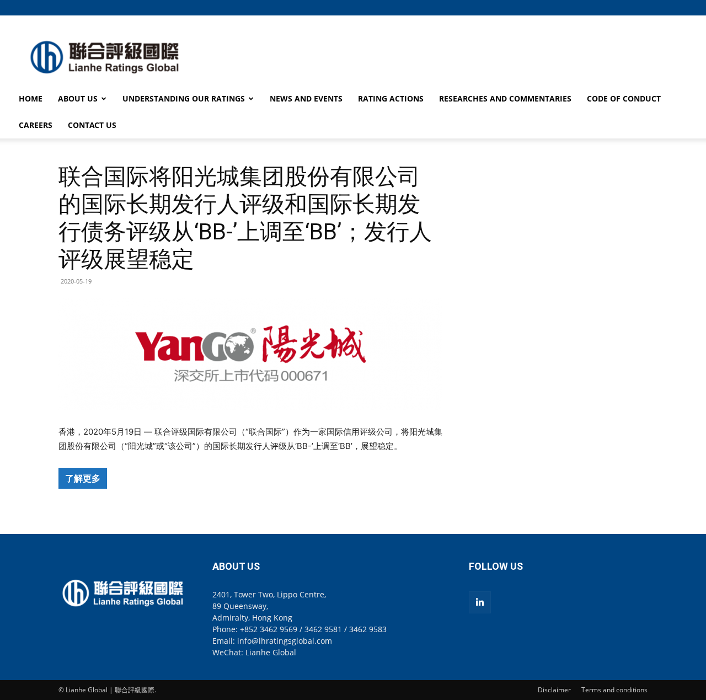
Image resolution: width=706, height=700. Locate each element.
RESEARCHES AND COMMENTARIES (505, 98)
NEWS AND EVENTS (306, 98)
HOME (30, 98)
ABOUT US (78, 98)
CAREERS (35, 125)
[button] (639, 7)
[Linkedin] (480, 602)
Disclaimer (554, 689)
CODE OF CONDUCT (624, 98)
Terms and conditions (614, 689)
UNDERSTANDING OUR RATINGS (183, 98)
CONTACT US (92, 125)
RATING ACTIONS (391, 98)
